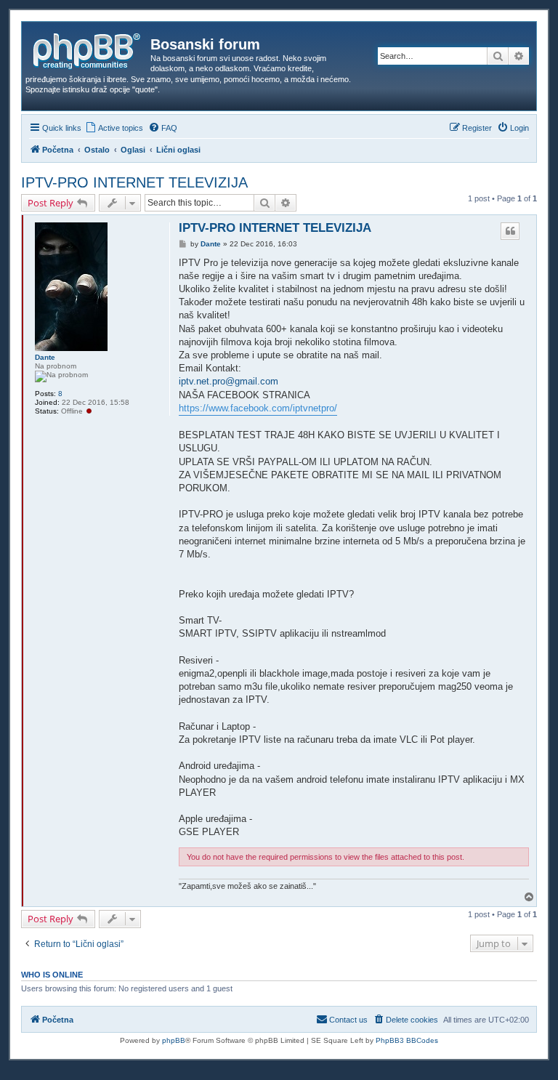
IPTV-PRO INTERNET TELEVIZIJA (134, 182)
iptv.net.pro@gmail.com (228, 381)
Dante (45, 357)
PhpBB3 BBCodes (407, 1040)
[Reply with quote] (510, 231)
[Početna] (87, 48)
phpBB (173, 1040)
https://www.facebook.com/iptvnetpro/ (258, 408)
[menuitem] (114, 128)
